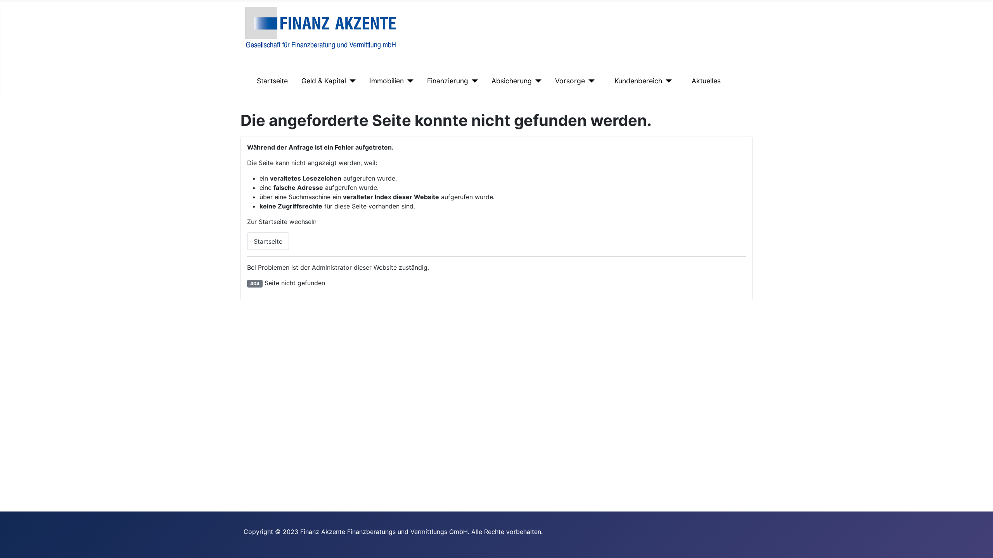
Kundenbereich (638, 81)
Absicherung (511, 81)
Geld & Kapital (323, 81)
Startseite (272, 81)
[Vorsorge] (590, 81)
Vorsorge (570, 81)
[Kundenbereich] (667, 81)
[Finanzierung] (473, 81)
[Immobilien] (408, 81)
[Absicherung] (536, 81)
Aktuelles (706, 81)
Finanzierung (447, 81)
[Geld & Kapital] (351, 81)
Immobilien (386, 81)
